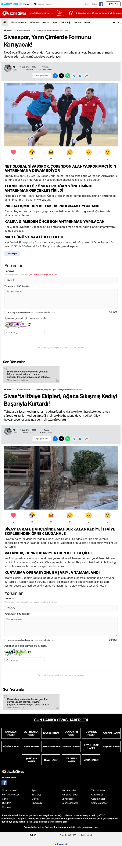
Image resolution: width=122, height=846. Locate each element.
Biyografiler (37, 802)
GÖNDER (113, 312)
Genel (87, 22)
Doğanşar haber (70, 802)
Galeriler (49, 4)
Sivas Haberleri (19, 22)
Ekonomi (6, 807)
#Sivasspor (12, 253)
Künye (87, 4)
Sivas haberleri (9, 790)
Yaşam (77, 22)
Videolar (41, 4)
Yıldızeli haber (98, 790)
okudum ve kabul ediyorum (31, 312)
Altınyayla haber (70, 794)
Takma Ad (9, 271)
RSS (34, 835)
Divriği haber (68, 798)
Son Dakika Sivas (10, 794)
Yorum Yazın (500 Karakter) (17, 286)
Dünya (35, 798)
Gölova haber (98, 798)
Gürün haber (97, 794)
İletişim (94, 4)
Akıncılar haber (69, 790)
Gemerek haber (99, 802)
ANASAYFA (11, 30)
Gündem (34, 22)
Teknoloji (65, 22)
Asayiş (46, 22)
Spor (55, 22)
